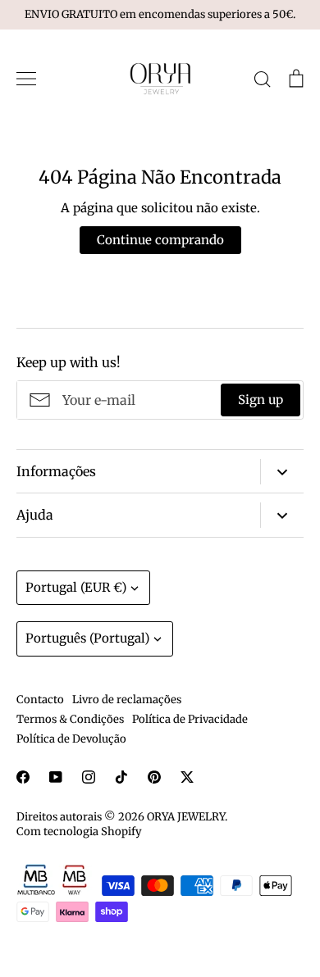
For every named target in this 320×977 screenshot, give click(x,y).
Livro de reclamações (126, 700)
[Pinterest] (154, 777)
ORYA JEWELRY (186, 817)
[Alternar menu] (26, 78)
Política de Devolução (71, 739)
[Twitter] (187, 777)
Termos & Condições (70, 719)
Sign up (260, 399)
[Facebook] (23, 777)
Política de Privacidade (190, 719)
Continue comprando (160, 240)
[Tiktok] (121, 777)
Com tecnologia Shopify (79, 831)
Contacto (40, 700)
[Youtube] (55, 777)
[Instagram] (88, 777)
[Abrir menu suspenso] (282, 471)
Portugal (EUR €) (75, 587)
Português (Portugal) (87, 638)
